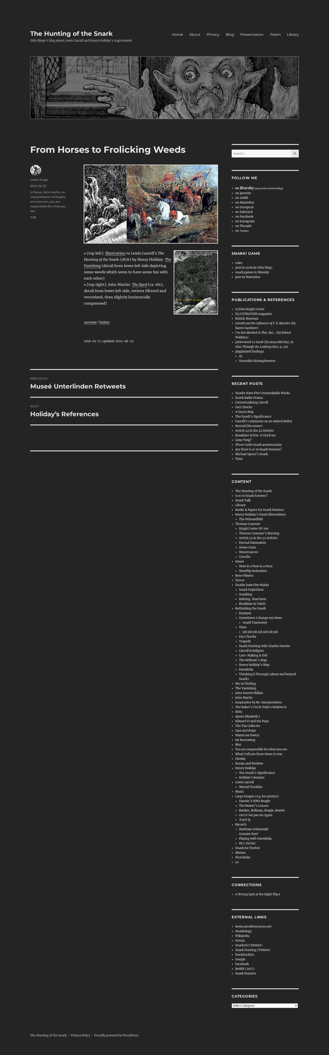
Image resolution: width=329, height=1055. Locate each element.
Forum (240, 940)
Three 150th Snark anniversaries (258, 445)
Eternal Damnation (252, 543)
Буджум (245, 613)
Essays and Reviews (249, 763)
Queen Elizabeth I (247, 716)
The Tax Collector (247, 726)
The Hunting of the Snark (71, 33)
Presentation (252, 34)
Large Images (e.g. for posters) (257, 796)
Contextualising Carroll (251, 402)
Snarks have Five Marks (252, 585)
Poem (275, 34)
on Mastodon (244, 202)
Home (177, 34)
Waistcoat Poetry (247, 735)
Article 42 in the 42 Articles (254, 431)
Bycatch (241, 824)
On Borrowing (245, 740)
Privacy (213, 34)
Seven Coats (247, 547)
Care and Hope (245, 730)
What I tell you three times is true (258, 754)
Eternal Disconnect (249, 426)
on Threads (243, 226)
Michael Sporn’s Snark (251, 454)
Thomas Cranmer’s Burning (259, 533)
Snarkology (243, 931)
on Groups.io (244, 207)
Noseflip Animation (253, 571)
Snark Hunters (245, 973)
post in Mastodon (247, 277)
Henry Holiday (245, 768)
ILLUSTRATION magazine (253, 314)
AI (240, 356)
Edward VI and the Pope (252, 721)
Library (293, 34)
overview (90, 322)
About (195, 34)
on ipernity (243, 193)
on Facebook (244, 217)
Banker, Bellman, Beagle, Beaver (262, 810)
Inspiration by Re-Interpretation (258, 702)
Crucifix (244, 557)
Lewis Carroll (244, 782)
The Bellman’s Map (253, 660)
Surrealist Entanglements (257, 361)
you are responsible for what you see (48, 206)
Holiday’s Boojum (252, 777)
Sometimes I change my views (260, 618)
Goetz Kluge (39, 179)
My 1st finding (245, 684)
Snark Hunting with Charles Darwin (264, 646)
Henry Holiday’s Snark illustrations (260, 514)
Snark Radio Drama (249, 398)
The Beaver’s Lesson (254, 806)
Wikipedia (242, 936)
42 (237, 862)
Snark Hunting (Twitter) (252, 950)
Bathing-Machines (252, 599)
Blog (230, 34)
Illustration (115, 253)
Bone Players (244, 575)
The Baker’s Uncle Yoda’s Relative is (261, 707)
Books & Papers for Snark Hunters (259, 510)
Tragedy (245, 641)
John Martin (51, 192)
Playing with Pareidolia (255, 839)
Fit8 (33, 217)
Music (239, 792)
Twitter (104, 322)
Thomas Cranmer (247, 524)
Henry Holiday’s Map (254, 665)
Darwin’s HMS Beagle (254, 801)
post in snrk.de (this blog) (253, 268)
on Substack (244, 212)
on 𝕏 (242, 231)
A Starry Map (244, 412)
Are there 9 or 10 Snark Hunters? (258, 449)
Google (240, 959)
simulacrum (39, 201)
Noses (239, 561)
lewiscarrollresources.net (253, 926)
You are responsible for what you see (261, 749)
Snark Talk (243, 500)
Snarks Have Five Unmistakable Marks (262, 393)
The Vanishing (245, 688)
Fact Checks (243, 407)
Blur (238, 745)
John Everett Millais (249, 693)
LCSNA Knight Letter (250, 309)
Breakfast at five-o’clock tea (255, 435)
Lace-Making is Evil (253, 655)
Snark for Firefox (247, 848)
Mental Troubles (251, 787)
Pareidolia (246, 669)
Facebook (242, 964)
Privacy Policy (80, 1035)
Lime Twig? (243, 440)
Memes (240, 853)
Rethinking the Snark (250, 608)
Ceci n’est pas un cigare (255, 815)
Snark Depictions (251, 590)
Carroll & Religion (251, 651)
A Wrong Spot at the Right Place (257, 894)
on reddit (241, 198)
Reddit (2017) (244, 969)
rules (238, 263)
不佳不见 (245, 820)
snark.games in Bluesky (252, 272)
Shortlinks (242, 857)
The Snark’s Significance (253, 416)
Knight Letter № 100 (253, 529)
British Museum (246, 319)
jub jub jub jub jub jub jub (260, 632)
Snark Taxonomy (255, 622)
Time (239, 459)
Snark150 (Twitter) (249, 945)
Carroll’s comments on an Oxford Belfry (263, 421)
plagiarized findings (249, 351)
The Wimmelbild (251, 519)
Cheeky (240, 759)
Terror (240, 580)
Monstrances (248, 552)
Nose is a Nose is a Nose (256, 566)
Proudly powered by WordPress (116, 1035)
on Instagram (245, 221)
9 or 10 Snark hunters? (251, 496)
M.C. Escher (247, 843)
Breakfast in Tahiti (252, 604)
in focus (35, 192)
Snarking (245, 594)
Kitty (238, 712)
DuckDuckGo (244, 955)
